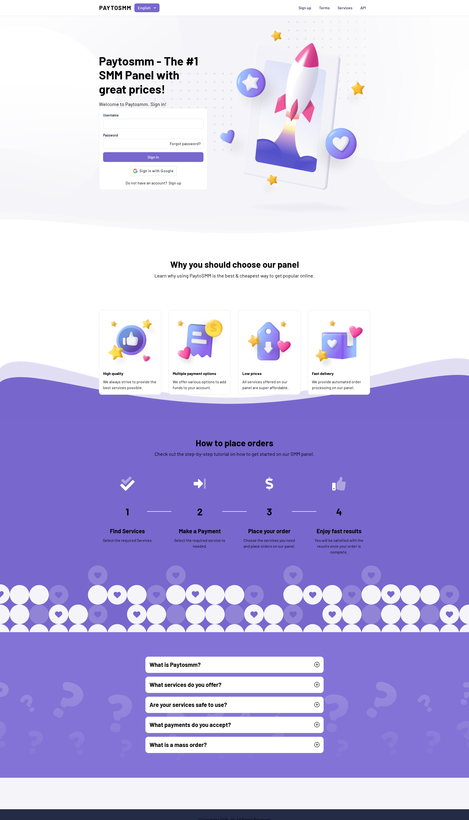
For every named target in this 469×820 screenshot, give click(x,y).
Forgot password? (185, 143)
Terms (324, 7)
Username (111, 115)
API (363, 7)
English (144, 7)
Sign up (304, 7)
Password (110, 135)
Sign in (153, 157)
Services (345, 7)
